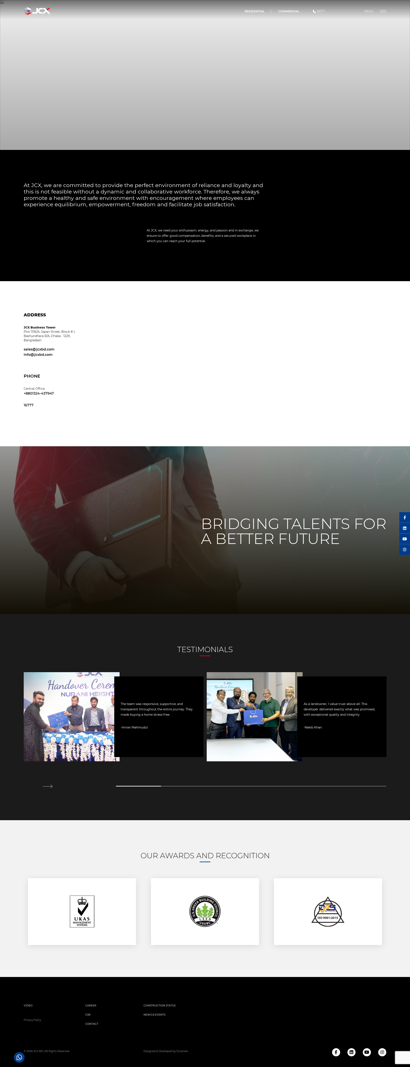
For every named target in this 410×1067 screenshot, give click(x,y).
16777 (321, 11)
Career (90, 1005)
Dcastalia (182, 1051)
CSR (88, 1014)
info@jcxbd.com (38, 355)
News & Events (154, 1014)
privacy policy (32, 1020)
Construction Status (160, 1005)
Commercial (288, 11)
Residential (255, 11)
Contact (91, 1023)
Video (28, 1005)
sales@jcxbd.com (39, 349)
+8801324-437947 (39, 393)
